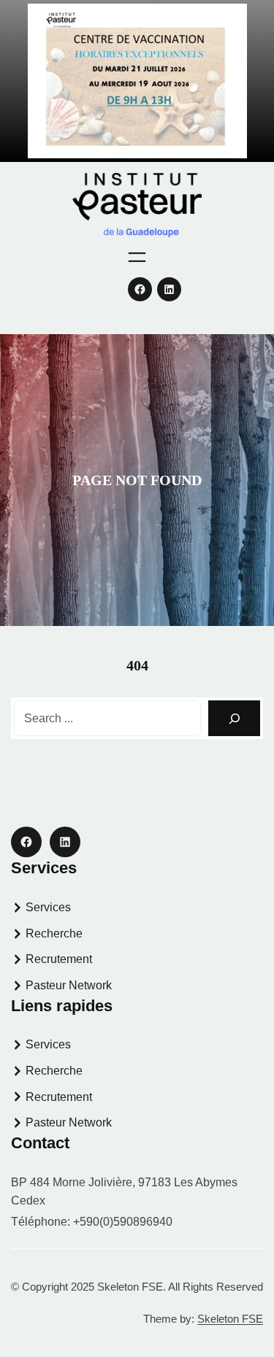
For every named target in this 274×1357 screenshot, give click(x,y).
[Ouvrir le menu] (137, 257)
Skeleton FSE (230, 1318)
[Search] (234, 718)
